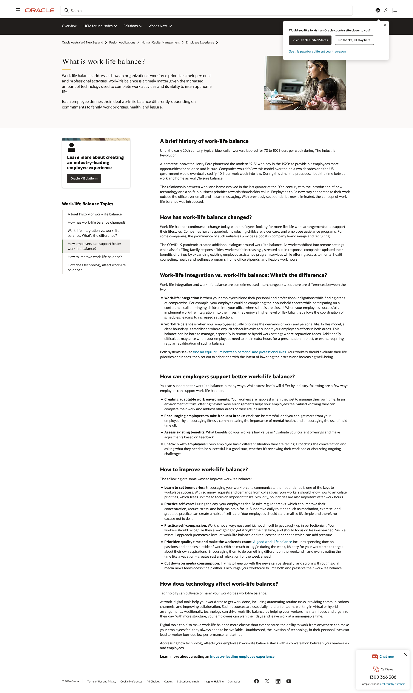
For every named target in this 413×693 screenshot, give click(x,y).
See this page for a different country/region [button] (317, 51)
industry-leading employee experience (242, 656)
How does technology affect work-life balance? (97, 267)
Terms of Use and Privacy (101, 681)
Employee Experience (200, 42)
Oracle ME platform (84, 178)
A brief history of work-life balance (95, 214)
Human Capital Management (161, 42)
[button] (18, 10)
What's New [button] (158, 25)
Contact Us (234, 681)
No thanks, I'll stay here (354, 40)
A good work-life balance (272, 541)
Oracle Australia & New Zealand (82, 42)
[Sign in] (386, 10)
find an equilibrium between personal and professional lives (239, 352)
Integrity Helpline (213, 681)
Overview (69, 25)
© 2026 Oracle (70, 681)
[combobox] (206, 10)
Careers (168, 681)
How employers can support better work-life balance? (94, 246)
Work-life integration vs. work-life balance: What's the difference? (93, 232)
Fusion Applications (122, 42)
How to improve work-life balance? (95, 256)
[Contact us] (395, 10)
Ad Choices (153, 681)
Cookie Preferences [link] (131, 681)
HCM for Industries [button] (97, 25)
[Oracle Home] (39, 10)
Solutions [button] (130, 25)
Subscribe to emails (188, 681)
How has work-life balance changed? (96, 222)
